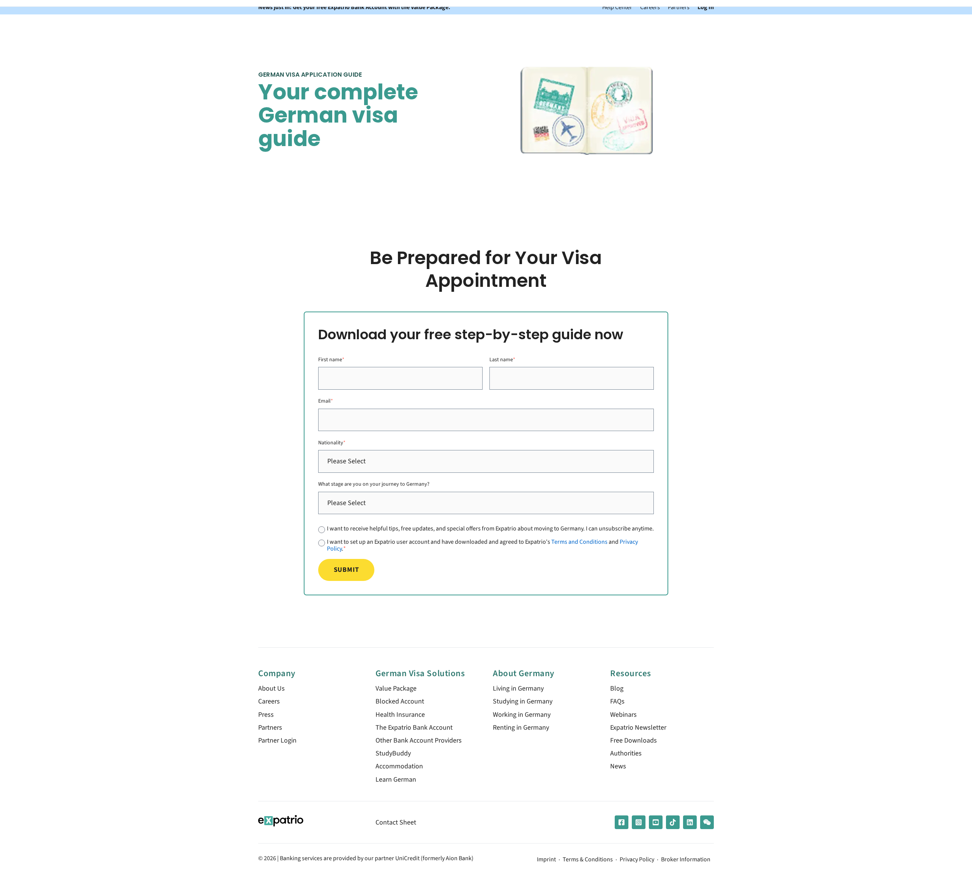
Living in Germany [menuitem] (518, 688)
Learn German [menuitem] (396, 779)
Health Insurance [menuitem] (400, 714)
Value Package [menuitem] (396, 688)
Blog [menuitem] (616, 688)
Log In (705, 7)
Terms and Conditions (579, 541)
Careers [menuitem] (269, 701)
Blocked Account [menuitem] (400, 701)
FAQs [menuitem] (617, 701)
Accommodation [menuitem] (399, 766)
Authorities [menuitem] (626, 753)
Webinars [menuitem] (623, 714)
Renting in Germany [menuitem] (521, 727)
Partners (679, 7)
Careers (650, 7)
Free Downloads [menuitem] (633, 740)
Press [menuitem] (266, 714)
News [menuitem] (618, 766)
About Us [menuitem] (271, 688)
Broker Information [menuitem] (685, 860)
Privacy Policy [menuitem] (637, 860)
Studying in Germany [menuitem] (522, 701)
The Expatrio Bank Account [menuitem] (414, 727)
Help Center (617, 7)
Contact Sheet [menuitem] (396, 822)
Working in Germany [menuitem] (522, 714)
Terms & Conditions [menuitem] (588, 860)
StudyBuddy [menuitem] (393, 753)
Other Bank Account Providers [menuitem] (419, 740)
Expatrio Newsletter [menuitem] (638, 727)
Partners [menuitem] (270, 727)
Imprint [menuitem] (546, 860)
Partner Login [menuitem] (277, 740)
